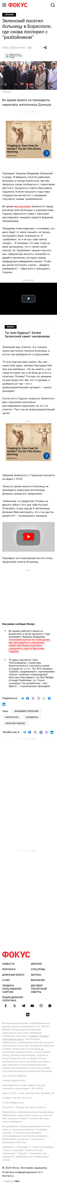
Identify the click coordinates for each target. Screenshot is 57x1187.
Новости (8, 963)
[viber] (41, 1005)
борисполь (12, 717)
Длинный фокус (13, 974)
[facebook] (5, 1005)
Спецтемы (38, 969)
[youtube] (32, 1005)
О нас (6, 980)
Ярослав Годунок (16, 723)
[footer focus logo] (16, 954)
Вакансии (38, 980)
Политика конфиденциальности (21, 1172)
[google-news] (50, 1005)
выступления (22, 206)
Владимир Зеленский (27, 711)
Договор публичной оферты (39, 988)
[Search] (52, 5)
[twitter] (14, 1005)
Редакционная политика (12, 999)
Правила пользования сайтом (11, 988)
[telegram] (23, 1005)
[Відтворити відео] (28, 537)
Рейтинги (9, 969)
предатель (32, 717)
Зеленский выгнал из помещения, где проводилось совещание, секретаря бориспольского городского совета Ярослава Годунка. (29, 645)
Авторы (36, 974)
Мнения (36, 963)
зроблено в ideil (12, 1181)
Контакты (8, 1175)
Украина (9, 15)
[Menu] (4, 4)
